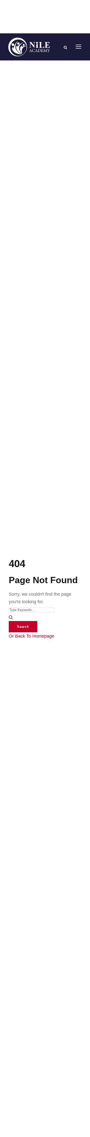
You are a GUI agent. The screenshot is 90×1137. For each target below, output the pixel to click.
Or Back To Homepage (31, 636)
